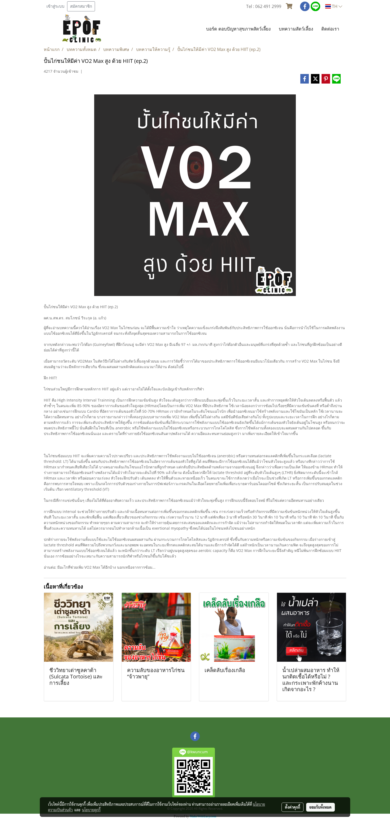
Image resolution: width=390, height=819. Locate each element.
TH (335, 6)
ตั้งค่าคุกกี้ (292, 807)
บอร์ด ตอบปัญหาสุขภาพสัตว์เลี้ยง (238, 29)
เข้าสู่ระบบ (55, 6)
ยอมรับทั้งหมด (320, 807)
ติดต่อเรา (330, 29)
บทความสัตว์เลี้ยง (296, 29)
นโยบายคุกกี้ (91, 809)
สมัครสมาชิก (81, 6)
